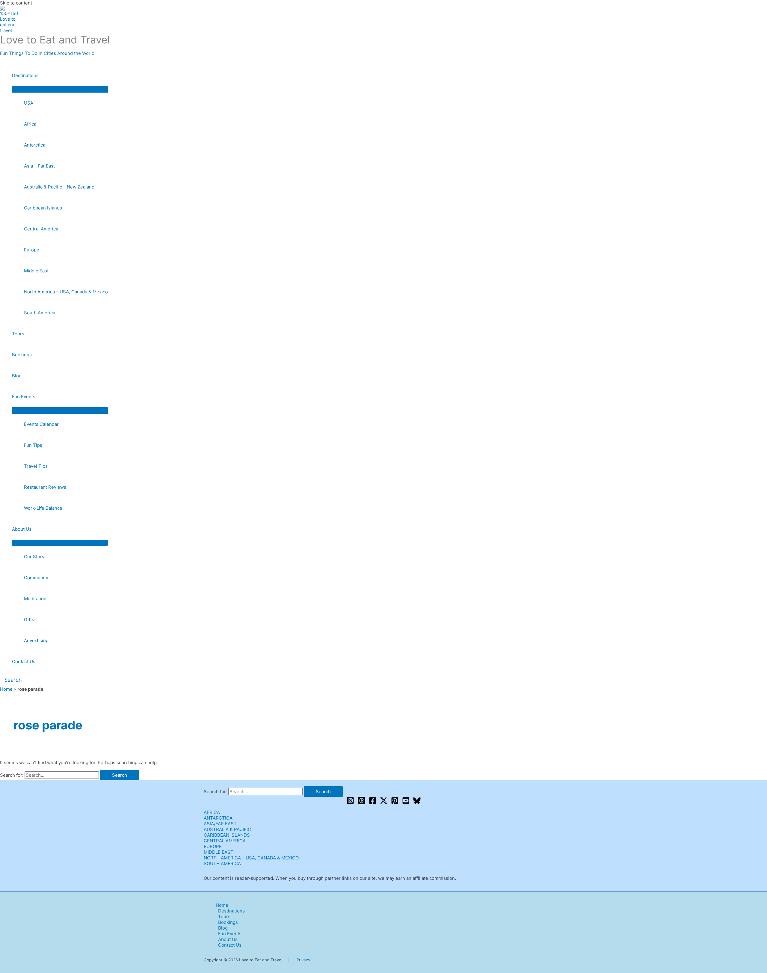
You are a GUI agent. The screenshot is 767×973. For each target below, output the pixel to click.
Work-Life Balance (43, 508)
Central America (41, 229)
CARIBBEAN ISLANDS (227, 835)
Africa (30, 124)
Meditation (35, 598)
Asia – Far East (39, 166)
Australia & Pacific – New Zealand (59, 187)
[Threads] (361, 802)
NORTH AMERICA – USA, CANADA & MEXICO (251, 858)
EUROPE (213, 846)
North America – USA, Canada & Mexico (66, 292)
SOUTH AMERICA (222, 863)
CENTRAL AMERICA (225, 841)
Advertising (36, 640)
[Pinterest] (394, 802)
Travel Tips (36, 466)
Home (6, 689)
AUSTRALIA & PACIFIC (227, 829)
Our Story (34, 556)
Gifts (29, 619)
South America (39, 313)
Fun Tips (33, 445)
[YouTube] (406, 802)
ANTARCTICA (218, 818)
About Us (21, 529)
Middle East (36, 271)
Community (36, 577)
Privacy (303, 959)
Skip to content (16, 3)
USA (28, 103)
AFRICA (212, 812)
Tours (18, 334)
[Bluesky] (417, 802)
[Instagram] (350, 802)
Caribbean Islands (43, 208)
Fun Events (23, 396)
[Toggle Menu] (60, 89)
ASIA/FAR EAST (220, 823)
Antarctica (34, 145)
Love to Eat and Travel (55, 39)
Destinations (25, 75)
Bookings (22, 354)
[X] (383, 802)
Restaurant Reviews (45, 487)
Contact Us (23, 661)
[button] (11, 680)
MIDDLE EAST (218, 852)
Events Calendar (41, 424)
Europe (31, 250)
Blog (17, 375)
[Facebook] (372, 802)
